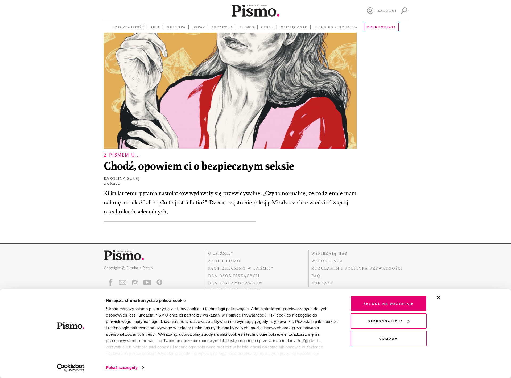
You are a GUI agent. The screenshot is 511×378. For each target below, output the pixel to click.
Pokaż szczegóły (122, 367)
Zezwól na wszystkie (389, 303)
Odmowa (388, 338)
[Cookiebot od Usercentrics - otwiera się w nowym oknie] (70, 368)
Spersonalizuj (385, 321)
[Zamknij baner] (452, 297)
